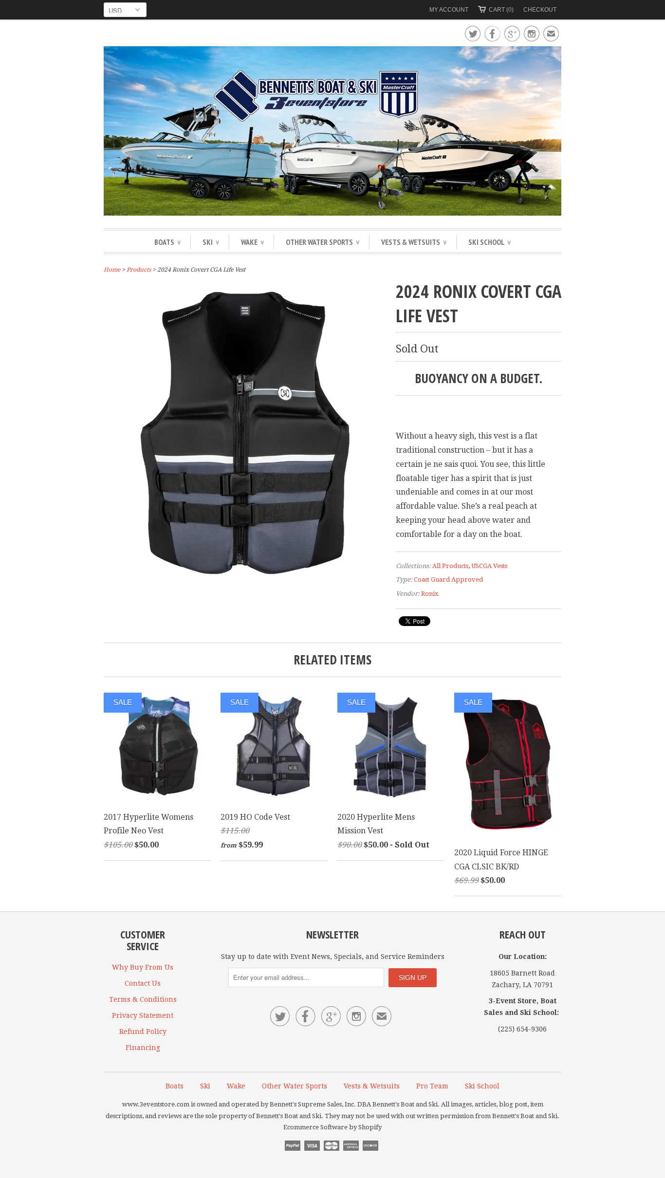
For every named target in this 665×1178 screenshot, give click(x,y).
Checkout (539, 9)
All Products (450, 566)
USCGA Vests (489, 566)
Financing (143, 1047)
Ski (211, 242)
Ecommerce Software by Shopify (332, 1127)
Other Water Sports (322, 242)
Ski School (489, 242)
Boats (167, 242)
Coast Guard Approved (448, 579)
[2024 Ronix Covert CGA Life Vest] (245, 576)
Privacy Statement (142, 1015)
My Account (448, 9)
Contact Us (143, 983)
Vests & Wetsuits (413, 242)
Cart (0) (501, 9)
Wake (252, 242)
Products (139, 269)
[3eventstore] (332, 132)
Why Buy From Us (142, 967)
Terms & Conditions (143, 999)
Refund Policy (142, 1031)
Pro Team (432, 1086)
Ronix (430, 593)
